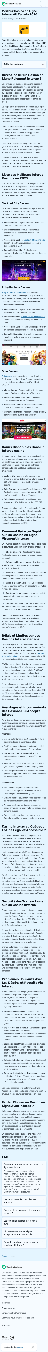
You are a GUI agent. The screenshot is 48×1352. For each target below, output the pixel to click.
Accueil (4, 1256)
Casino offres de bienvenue (33, 316)
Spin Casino (7, 376)
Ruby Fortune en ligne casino (14, 292)
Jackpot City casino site (34, 240)
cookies (20, 1347)
